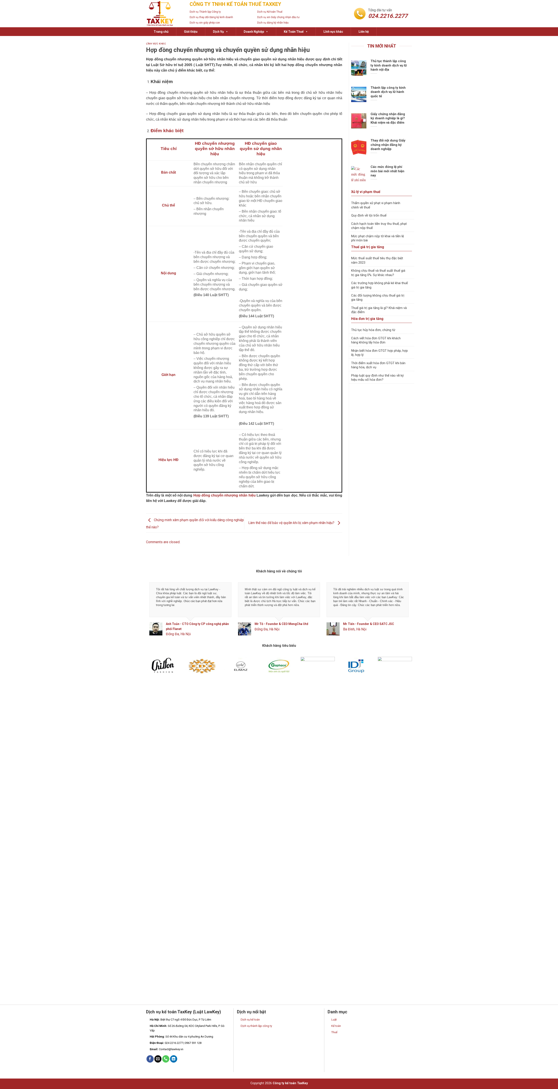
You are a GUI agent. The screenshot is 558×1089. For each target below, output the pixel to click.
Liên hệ (364, 31)
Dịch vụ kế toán (250, 1019)
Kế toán (336, 1026)
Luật (334, 1019)
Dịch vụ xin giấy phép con (205, 22)
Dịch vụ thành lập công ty (256, 1026)
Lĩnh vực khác (333, 31)
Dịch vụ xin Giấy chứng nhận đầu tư (278, 17)
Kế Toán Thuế (294, 31)
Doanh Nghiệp (254, 31)
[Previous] (157, 613)
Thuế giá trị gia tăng (367, 247)
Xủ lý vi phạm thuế (365, 192)
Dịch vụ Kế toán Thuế (269, 11)
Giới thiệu (190, 31)
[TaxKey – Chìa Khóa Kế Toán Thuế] (164, 13)
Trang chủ (161, 31)
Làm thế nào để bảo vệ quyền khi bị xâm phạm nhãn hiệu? (291, 523)
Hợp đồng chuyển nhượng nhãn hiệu (224, 495)
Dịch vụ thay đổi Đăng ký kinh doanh (211, 17)
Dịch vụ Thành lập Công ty (205, 11)
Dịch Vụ (218, 31)
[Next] (401, 613)
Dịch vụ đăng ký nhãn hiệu (273, 22)
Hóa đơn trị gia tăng (367, 319)
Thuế (334, 1032)
